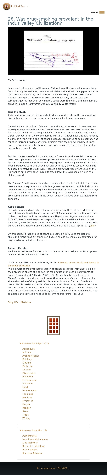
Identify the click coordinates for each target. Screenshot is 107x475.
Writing (26, 418)
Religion (26, 408)
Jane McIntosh (30, 442)
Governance (29, 390)
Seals (25, 411)
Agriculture (28, 349)
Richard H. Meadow (33, 446)
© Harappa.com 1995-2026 (52, 468)
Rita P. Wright (29, 449)
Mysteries (27, 401)
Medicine (26, 302)
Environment (29, 380)
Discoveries (28, 373)
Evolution (27, 383)
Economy (27, 376)
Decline (26, 369)
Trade (25, 414)
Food (25, 387)
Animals (26, 352)
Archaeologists (30, 355)
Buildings (27, 359)
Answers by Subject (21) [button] (35, 343)
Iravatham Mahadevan (35, 439)
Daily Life (13, 302)
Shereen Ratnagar (32, 453)
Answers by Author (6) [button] (34, 430)
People (26, 404)
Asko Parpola (29, 435)
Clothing (26, 362)
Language (27, 394)
